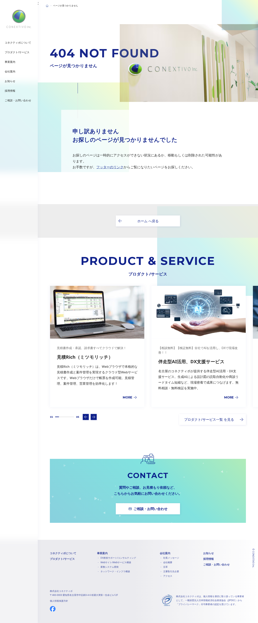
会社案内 (165, 553)
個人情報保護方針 (59, 600)
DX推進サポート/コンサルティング (118, 557)
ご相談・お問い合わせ (216, 564)
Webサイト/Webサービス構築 (115, 562)
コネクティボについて (63, 553)
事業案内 (102, 553)
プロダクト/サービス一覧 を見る (209, 419)
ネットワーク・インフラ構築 (115, 571)
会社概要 (167, 562)
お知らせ (208, 553)
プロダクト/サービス (62, 559)
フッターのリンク (110, 167)
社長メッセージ (171, 557)
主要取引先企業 (171, 571)
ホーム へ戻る (148, 221)
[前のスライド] (86, 417)
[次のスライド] (94, 417)
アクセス (167, 576)
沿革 (165, 566)
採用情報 (208, 559)
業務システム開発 (109, 566)
